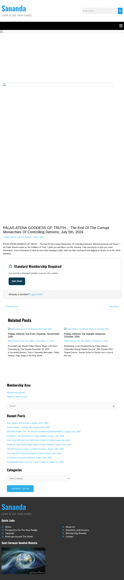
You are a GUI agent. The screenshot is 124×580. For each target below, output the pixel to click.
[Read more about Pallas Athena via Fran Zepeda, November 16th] (30, 329)
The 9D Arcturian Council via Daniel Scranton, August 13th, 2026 (35, 449)
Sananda (14, 8)
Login (17, 396)
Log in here (36, 294)
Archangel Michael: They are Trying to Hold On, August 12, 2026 (35, 462)
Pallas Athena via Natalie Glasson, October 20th (85, 335)
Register (10, 396)
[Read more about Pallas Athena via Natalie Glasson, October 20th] (86, 329)
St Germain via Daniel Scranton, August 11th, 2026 (29, 458)
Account (23, 396)
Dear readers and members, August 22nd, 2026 (27, 423)
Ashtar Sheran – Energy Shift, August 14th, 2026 (28, 427)
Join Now (16, 281)
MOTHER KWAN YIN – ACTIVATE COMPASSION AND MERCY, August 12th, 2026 (43, 432)
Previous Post (10, 307)
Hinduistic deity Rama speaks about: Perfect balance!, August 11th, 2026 (39, 445)
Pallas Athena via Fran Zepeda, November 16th (34, 335)
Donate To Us (20, 488)
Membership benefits (16, 393)
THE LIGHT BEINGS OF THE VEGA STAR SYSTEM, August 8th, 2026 (38, 440)
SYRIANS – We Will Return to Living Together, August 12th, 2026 (35, 436)
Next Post (115, 307)
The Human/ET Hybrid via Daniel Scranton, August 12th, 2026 (34, 453)
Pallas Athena (10, 237)
